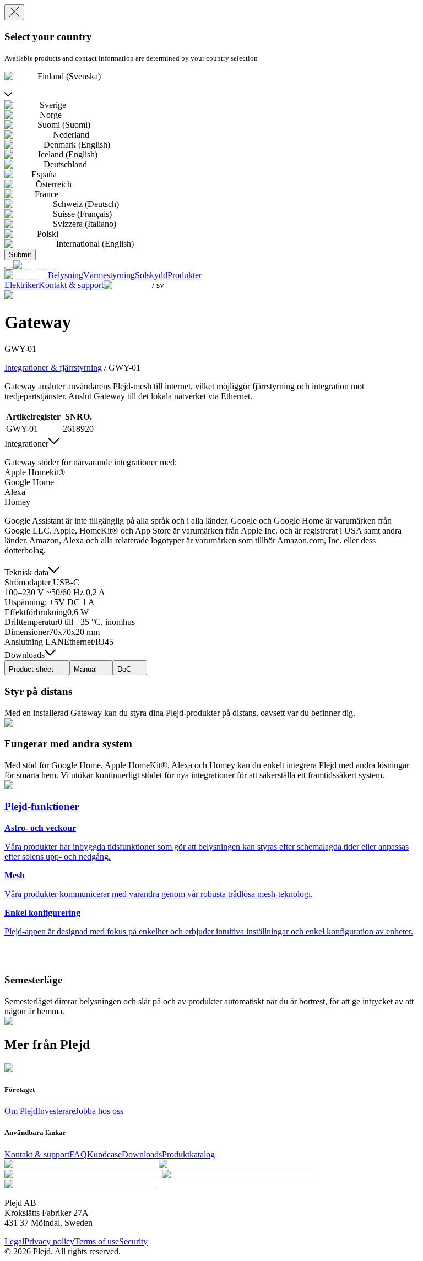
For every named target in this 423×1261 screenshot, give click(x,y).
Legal (14, 1241)
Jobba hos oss (99, 1111)
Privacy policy (49, 1241)
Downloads (142, 1154)
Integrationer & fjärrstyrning (53, 367)
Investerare (56, 1111)
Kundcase (104, 1154)
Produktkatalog (188, 1154)
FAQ (78, 1154)
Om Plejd (20, 1111)
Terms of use (96, 1241)
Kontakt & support (36, 1154)
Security (133, 1241)
